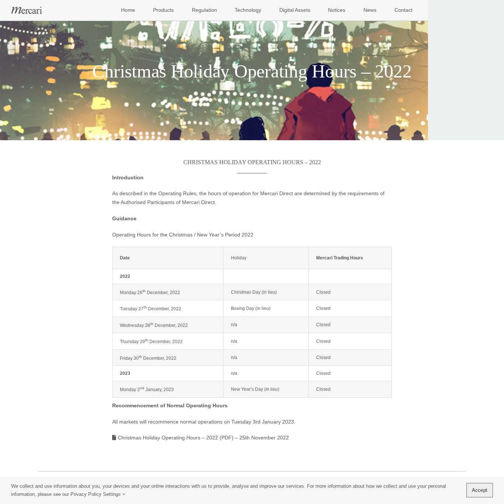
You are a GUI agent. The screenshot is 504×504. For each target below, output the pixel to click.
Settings (112, 494)
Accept (479, 490)
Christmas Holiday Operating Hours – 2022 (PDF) (175, 438)
